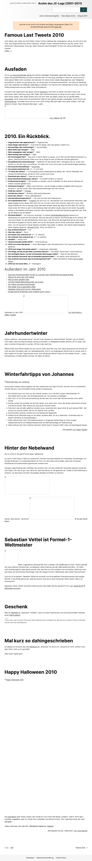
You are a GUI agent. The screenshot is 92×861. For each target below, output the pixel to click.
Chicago (28, 191)
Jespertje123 (78, 586)
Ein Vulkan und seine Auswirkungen (21, 284)
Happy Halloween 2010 (31, 672)
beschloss (44, 92)
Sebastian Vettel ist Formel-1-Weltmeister (38, 542)
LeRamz (56, 118)
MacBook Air (35, 647)
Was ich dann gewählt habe (18, 279)
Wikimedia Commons (13, 588)
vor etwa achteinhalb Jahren (21, 75)
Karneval (8, 822)
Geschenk (16, 606)
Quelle (13, 315)
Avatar (15, 203)
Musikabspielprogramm (60, 215)
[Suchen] (83, 9)
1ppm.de (58, 27)
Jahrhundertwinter (26, 333)
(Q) (61, 118)
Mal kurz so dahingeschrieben (39, 640)
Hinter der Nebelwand (29, 448)
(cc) (51, 118)
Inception (32, 201)
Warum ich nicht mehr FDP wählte (21, 277)
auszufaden (9, 99)
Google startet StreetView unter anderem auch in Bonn (29, 292)
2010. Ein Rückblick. (27, 136)
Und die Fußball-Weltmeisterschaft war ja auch (25, 282)
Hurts (21, 227)
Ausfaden (16, 69)
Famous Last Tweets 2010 (34, 35)
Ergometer (36, 167)
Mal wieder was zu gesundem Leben (22, 287)
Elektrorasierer (14, 615)
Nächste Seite (81, 847)
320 (11, 848)
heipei (78, 430)
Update (50, 826)
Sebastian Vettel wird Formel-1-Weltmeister (24, 289)
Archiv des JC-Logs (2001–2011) (60, 3)
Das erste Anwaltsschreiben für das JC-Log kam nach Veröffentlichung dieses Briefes (40, 275)
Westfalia (14, 613)
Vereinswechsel (10, 101)
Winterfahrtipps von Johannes (39, 374)
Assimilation (12, 817)
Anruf (31, 92)
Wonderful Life (33, 227)
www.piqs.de (82, 831)
